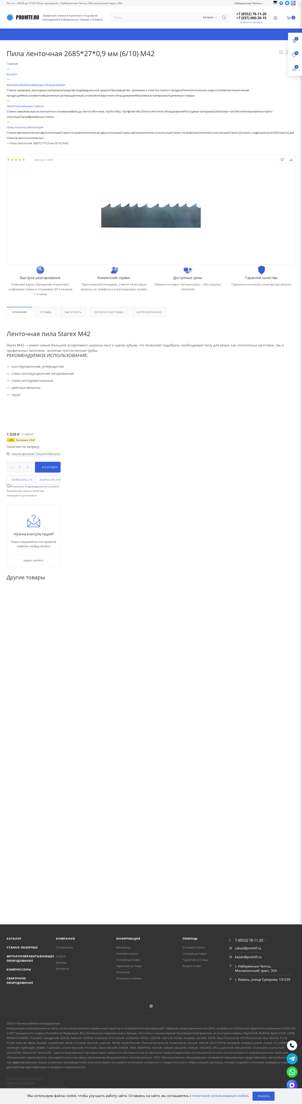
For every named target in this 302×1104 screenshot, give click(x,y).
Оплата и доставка (109, 312)
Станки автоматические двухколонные (33, 133)
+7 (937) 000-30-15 (251, 17)
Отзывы (46, 312)
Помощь (190, 939)
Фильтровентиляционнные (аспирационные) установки (60, 95)
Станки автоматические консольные (146, 133)
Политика (123, 972)
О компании (64, 947)
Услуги (60, 956)
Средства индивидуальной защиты (87, 90)
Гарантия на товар (129, 966)
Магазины (123, 947)
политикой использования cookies (220, 1096)
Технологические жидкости (201, 90)
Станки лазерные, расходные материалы (35, 90)
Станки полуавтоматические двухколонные (90, 133)
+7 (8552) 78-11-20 (251, 13)
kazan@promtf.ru (248, 957)
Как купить (73, 312)
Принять (263, 1096)
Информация (128, 939)
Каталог (14, 939)
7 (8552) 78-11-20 (249, 940)
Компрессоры (19, 969)
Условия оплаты (127, 954)
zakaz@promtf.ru (248, 948)
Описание (19, 312)
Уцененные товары (181, 95)
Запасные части (226, 111)
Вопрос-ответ (192, 966)
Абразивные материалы (151, 95)
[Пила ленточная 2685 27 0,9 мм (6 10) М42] (151, 214)
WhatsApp (151, 1006)
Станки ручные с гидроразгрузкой (252, 133)
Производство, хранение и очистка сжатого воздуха (146, 90)
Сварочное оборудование (117, 95)
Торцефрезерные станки (37, 117)
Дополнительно (149, 312)
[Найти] (223, 17)
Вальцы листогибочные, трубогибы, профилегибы (106, 111)
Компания (65, 939)
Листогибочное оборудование (162, 111)
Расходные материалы (199, 111)
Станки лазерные (22, 947)
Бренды (61, 962)
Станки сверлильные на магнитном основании (39, 111)
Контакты (62, 969)
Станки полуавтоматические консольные (200, 133)
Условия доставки (128, 960)
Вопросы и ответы (128, 978)
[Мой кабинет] (275, 18)
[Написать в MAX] (293, 3)
